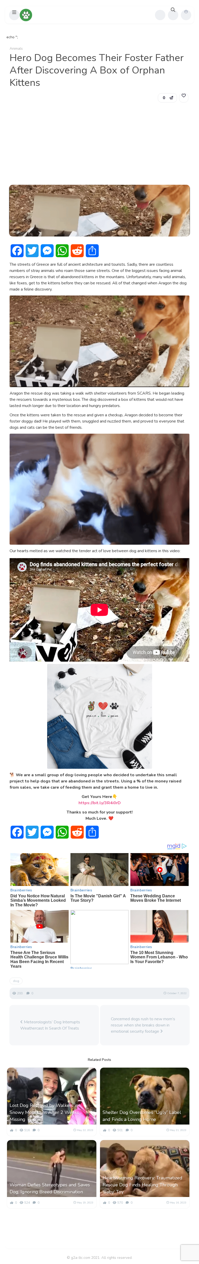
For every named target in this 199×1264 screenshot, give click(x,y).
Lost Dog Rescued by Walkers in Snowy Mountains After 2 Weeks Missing (44, 1112)
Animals (16, 48)
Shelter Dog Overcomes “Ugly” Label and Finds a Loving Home (142, 1115)
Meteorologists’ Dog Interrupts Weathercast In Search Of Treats (50, 1025)
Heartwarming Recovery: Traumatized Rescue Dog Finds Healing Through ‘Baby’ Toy (142, 1185)
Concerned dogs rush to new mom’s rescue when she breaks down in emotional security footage (143, 1025)
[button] (14, 15)
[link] (183, 97)
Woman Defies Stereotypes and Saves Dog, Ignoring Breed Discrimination (50, 1188)
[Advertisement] (99, 144)
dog (16, 981)
